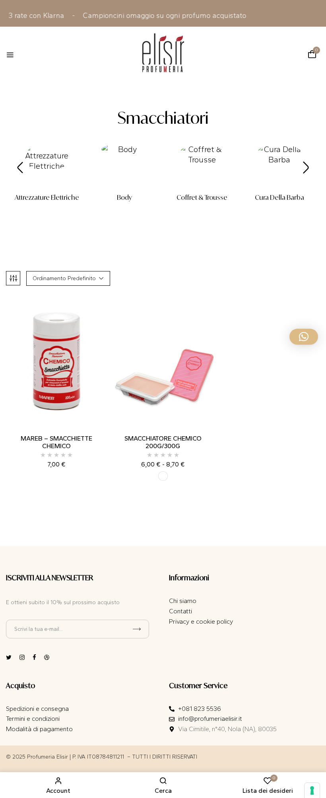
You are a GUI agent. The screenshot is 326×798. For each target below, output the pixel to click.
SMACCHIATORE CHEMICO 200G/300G (163, 442)
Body (124, 197)
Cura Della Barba (279, 197)
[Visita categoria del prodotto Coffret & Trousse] (202, 167)
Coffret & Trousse (202, 197)
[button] (312, 54)
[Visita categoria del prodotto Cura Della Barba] (279, 167)
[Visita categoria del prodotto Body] (124, 167)
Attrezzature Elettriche (47, 197)
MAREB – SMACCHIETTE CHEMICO (56, 442)
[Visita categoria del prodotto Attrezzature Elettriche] (47, 167)
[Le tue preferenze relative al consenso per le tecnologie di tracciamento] (312, 790)
